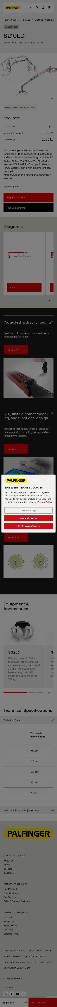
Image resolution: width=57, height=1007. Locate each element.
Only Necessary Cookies (28, 526)
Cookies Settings (28, 510)
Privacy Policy (44, 501)
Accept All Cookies (28, 518)
